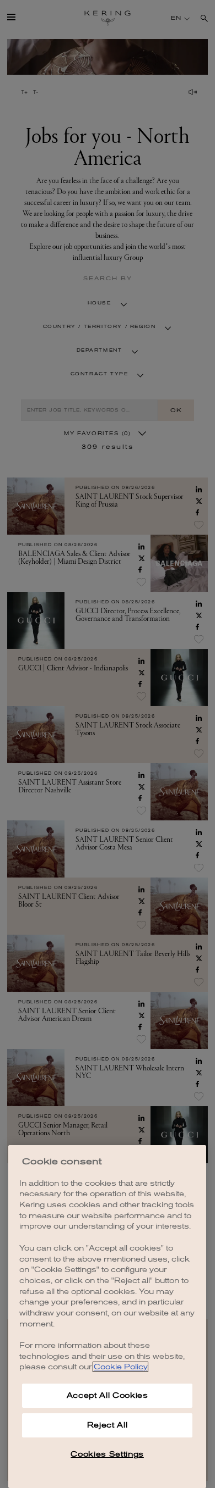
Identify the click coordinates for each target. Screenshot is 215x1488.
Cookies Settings (107, 1454)
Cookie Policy (120, 1367)
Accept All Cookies (107, 1395)
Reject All (107, 1425)
